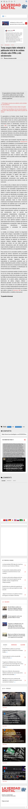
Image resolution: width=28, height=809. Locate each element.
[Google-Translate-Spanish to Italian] (23, 521)
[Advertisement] (14, 12)
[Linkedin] (6, 1)
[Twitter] (1, 1)
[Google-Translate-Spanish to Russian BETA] (18, 521)
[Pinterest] (4, 1)
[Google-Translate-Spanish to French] (7, 521)
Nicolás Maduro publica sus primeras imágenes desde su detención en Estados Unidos (15, 608)
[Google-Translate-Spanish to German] (10, 521)
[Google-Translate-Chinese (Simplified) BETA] (4, 521)
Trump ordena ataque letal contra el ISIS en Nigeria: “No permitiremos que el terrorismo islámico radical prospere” (13, 452)
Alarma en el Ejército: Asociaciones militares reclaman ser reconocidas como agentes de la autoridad (16, 636)
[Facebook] (14, 1)
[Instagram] (9, 1)
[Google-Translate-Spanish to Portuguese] (21, 521)
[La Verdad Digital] (14, 8)
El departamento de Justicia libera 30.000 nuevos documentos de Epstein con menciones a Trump (14, 466)
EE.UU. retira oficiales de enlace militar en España (14, 107)
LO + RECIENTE (5, 602)
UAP (5, 125)
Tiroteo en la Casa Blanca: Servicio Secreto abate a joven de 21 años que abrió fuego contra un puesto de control (14, 110)
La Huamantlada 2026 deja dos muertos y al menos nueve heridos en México (13, 702)
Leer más (5, 707)
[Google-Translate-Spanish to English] (15, 521)
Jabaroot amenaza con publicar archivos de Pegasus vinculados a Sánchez (14, 776)
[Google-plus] (12, 1)
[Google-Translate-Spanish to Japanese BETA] (12, 521)
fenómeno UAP (17, 290)
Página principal (5, 801)
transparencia (23, 141)
